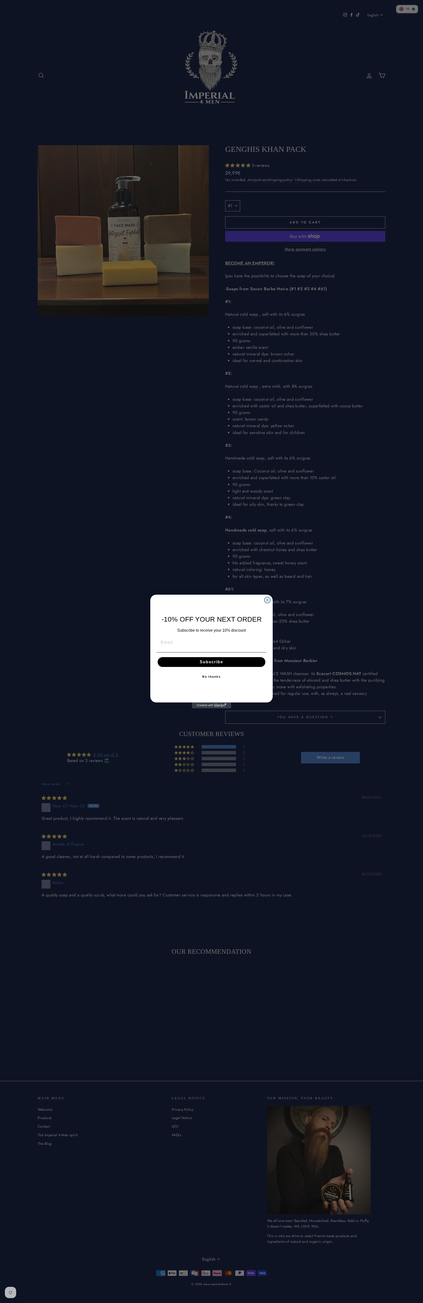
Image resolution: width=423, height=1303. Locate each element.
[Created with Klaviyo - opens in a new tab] (211, 705)
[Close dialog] (267, 600)
